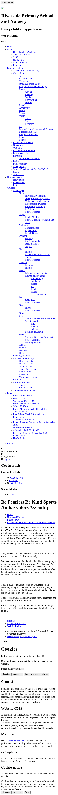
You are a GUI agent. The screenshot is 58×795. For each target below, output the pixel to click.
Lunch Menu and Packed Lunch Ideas (31, 409)
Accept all (17, 674)
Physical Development (35, 196)
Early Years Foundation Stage (33, 86)
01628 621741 (16, 478)
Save (27, 792)
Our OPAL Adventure (29, 158)
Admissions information (24, 419)
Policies (28, 102)
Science (22, 140)
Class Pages (18, 190)
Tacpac (28, 246)
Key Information (15, 68)
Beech (22, 270)
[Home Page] (2, 8)
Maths (22, 113)
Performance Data (21, 153)
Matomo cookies (16, 740)
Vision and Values (21, 54)
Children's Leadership (23, 358)
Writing (28, 92)
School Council (26, 366)
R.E (33, 323)
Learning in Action (34, 331)
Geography (24, 108)
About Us (11, 49)
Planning (29, 238)
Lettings (17, 65)
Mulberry (23, 225)
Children (11, 188)
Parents (10, 393)
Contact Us (18, 60)
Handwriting (31, 100)
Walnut (22, 347)
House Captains (26, 363)
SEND (16, 172)
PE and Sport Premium (24, 150)
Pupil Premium (20, 164)
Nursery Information (22, 427)
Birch (21, 297)
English (22, 89)
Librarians (24, 374)
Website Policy (14, 626)
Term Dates (18, 174)
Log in (10, 443)
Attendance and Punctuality (26, 70)
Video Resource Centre (24, 390)
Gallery (28, 118)
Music (22, 116)
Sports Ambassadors (28, 369)
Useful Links (19, 438)
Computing (24, 81)
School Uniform (20, 406)
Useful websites (32, 212)
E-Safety (17, 379)
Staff (15, 57)
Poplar (22, 334)
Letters (16, 185)
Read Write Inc (32, 217)
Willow (22, 345)
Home (10, 46)
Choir (27, 121)
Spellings (35, 281)
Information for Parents (36, 273)
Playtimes (17, 156)
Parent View (19, 435)
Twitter (11, 494)
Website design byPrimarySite (22, 636)
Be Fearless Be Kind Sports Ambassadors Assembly (31, 522)
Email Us (13, 480)
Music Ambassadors (28, 377)
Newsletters (18, 180)
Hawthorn (24, 350)
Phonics (22, 137)
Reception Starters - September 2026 (30, 433)
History (22, 110)
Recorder (29, 124)
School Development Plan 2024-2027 (30, 169)
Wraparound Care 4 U (23, 401)
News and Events (15, 517)
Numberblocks (32, 228)
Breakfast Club (20, 398)
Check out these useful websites (40, 337)
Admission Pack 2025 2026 (26, 430)
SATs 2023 (30, 299)
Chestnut (23, 262)
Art (20, 76)
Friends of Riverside (22, 395)
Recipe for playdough (35, 206)
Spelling (29, 97)
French (22, 105)
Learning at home (21, 355)
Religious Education (28, 134)
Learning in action (33, 342)
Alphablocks (31, 230)
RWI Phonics (31, 209)
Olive (21, 313)
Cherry (22, 249)
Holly (21, 353)
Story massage (32, 243)
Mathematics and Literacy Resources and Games (37, 202)
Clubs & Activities (21, 382)
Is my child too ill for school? (26, 403)
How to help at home (35, 275)
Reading (29, 94)
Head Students (26, 361)
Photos (28, 307)
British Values (25, 78)
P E (32, 286)
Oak (21, 305)
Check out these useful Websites (40, 318)
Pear (21, 315)
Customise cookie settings (36, 674)
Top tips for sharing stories (37, 198)
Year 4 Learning (32, 321)
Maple (22, 214)
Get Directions (16, 483)
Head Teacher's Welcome (25, 52)
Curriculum (18, 73)
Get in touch (7, 3)
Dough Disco (31, 233)
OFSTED (17, 148)
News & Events (14, 177)
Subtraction (42, 294)
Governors (18, 145)
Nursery (23, 193)
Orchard (23, 236)
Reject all (6, 674)
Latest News (19, 182)
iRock (22, 385)
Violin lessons (25, 387)
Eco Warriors (25, 371)
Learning (29, 265)
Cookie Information (16, 623)
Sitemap (11, 621)
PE (20, 126)
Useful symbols (32, 241)
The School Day (21, 411)
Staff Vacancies (20, 62)
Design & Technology (29, 84)
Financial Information (23, 142)
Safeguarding (19, 166)
